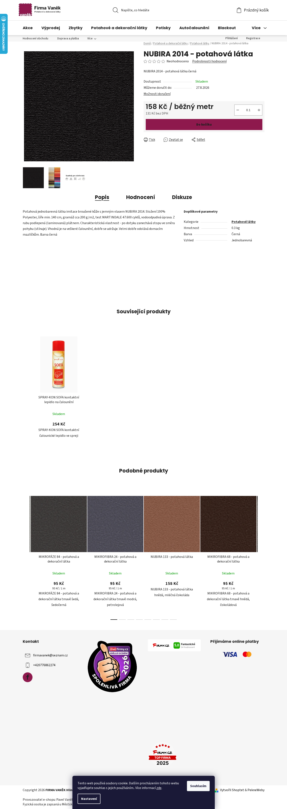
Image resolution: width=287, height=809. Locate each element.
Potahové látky (244, 221)
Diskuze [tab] (182, 197)
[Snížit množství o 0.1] (238, 110)
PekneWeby (255, 790)
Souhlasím (198, 786)
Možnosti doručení (157, 94)
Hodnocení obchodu (35, 38)
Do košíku (204, 124)
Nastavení (89, 798)
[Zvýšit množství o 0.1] (259, 110)
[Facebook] (28, 677)
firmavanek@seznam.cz (50, 655)
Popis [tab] (102, 197)
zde (158, 788)
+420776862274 (44, 665)
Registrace (253, 38)
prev (26, 556)
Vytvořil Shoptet (232, 790)
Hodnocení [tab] (140, 197)
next (261, 556)
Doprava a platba (68, 38)
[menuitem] (27, 28)
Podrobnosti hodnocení (209, 61)
